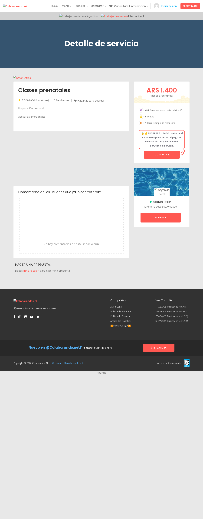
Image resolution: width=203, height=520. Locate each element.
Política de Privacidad (121, 311)
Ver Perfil (160, 217)
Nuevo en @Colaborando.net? (55, 347)
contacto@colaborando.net (69, 363)
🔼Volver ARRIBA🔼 (120, 326)
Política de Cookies (120, 316)
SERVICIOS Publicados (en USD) (171, 321)
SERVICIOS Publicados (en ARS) (171, 311)
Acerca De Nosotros (120, 321)
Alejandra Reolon (161, 202)
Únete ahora (159, 347)
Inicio (54, 6)
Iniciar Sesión (31, 270)
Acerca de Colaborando (169, 363)
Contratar (162, 154)
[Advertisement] (71, 158)
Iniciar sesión (169, 6)
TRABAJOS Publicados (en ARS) (171, 306)
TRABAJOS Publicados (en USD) (171, 316)
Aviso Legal (116, 306)
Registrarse (190, 6)
